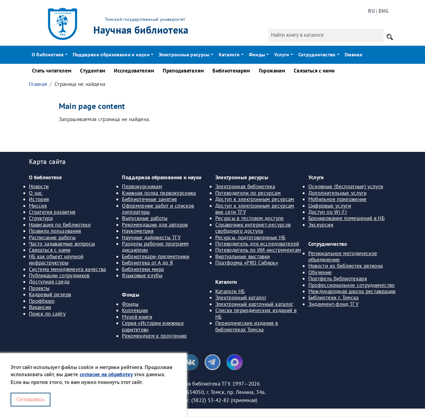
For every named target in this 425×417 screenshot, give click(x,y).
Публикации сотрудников (59, 275)
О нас (36, 193)
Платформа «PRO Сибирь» (246, 262)
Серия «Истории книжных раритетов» (153, 326)
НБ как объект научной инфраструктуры (56, 259)
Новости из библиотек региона (345, 265)
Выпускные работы (145, 218)
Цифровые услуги (329, 205)
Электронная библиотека (245, 186)
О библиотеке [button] (48, 54)
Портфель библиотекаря (337, 278)
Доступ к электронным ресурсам (254, 199)
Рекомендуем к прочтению (154, 335)
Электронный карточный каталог (254, 304)
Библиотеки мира (143, 269)
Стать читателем (51, 70)
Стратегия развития (52, 211)
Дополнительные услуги (337, 193)
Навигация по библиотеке (60, 224)
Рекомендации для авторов (155, 224)
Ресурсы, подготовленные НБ (250, 237)
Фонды (130, 304)
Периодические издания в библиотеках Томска (246, 326)
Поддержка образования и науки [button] (111, 54)
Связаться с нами (314, 70)
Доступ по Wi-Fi (327, 211)
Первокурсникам (142, 186)
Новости (39, 186)
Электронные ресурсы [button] (184, 54)
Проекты (39, 288)
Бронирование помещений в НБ (346, 218)
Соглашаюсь (30, 399)
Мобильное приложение (337, 199)
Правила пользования (55, 230)
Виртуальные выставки (242, 256)
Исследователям (134, 70)
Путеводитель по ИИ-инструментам (258, 249)
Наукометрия (137, 230)
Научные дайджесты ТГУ (151, 237)
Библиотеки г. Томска (333, 297)
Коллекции (135, 310)
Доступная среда (49, 281)
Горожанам (272, 70)
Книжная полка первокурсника (159, 193)
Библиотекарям (231, 70)
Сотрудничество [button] (317, 54)
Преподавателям (183, 70)
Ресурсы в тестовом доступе (249, 218)
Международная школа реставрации (352, 291)
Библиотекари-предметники (155, 256)
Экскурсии (320, 224)
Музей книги (137, 316)
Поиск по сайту (47, 313)
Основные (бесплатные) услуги (345, 186)
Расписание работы (52, 237)
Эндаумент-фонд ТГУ (333, 304)
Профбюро (42, 301)
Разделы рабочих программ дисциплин (155, 246)
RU (371, 10)
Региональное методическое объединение (342, 256)
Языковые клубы (142, 275)
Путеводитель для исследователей (257, 243)
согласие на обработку (106, 374)
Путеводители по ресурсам (248, 193)
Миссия (38, 205)
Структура (41, 218)
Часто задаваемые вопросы (62, 243)
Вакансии (40, 307)
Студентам (92, 70)
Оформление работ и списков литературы (158, 208)
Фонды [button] (257, 54)
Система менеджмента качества (67, 269)
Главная (353, 54)
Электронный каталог (241, 297)
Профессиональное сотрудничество (351, 285)
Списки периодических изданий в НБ (256, 313)
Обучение (320, 272)
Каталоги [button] (229, 54)
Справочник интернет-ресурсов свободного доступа (253, 227)
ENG (383, 10)
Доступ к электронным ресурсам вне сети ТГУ (254, 208)
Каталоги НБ (230, 291)
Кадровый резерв (50, 294)
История (39, 199)
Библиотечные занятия (149, 199)
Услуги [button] (281, 54)
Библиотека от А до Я (147, 262)
